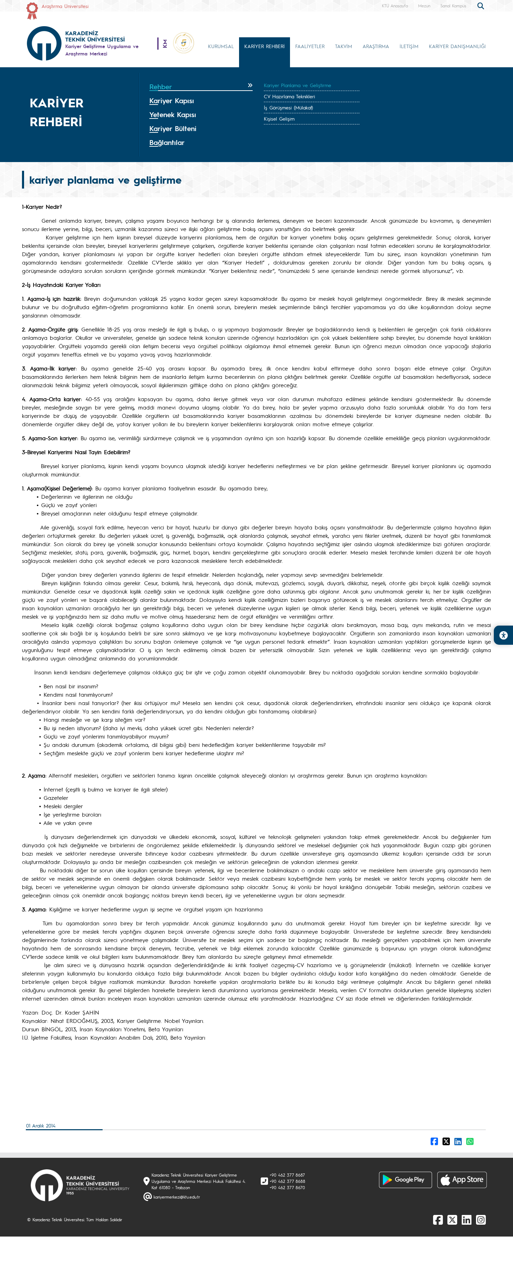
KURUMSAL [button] (221, 46)
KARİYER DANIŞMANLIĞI (457, 46)
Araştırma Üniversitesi (65, 6)
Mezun (424, 5)
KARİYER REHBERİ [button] (264, 46)
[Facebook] (438, 1219)
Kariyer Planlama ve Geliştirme (297, 85)
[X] (452, 1219)
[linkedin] (466, 1219)
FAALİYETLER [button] (310, 46)
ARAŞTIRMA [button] (376, 46)
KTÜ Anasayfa (395, 5)
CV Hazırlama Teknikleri (289, 96)
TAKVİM (343, 46)
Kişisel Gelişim (279, 118)
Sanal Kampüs (453, 5)
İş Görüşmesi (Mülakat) (288, 107)
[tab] (201, 87)
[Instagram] (481, 1219)
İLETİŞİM (409, 46)
